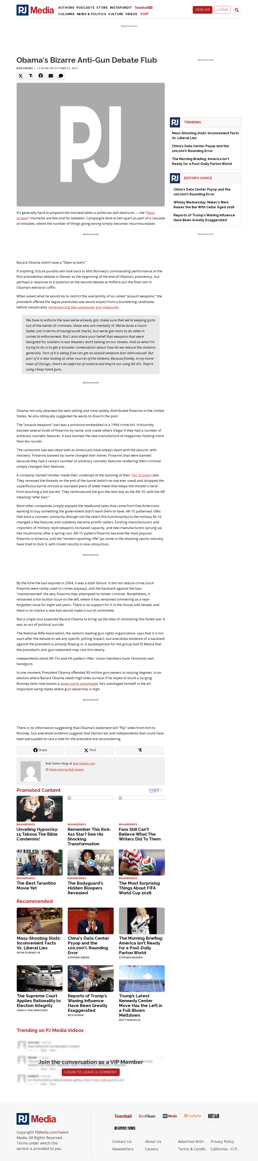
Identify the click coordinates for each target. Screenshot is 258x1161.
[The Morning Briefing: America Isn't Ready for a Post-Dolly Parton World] (142, 920)
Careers (151, 1148)
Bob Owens (25, 68)
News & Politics (91, 14)
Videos (131, 14)
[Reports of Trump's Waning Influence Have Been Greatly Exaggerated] (90, 978)
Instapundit (121, 7)
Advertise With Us (193, 1141)
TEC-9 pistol (141, 475)
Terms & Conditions (193, 1148)
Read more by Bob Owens (66, 769)
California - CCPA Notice (226, 1148)
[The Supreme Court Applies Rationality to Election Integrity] (39, 978)
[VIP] (144, 14)
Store (102, 7)
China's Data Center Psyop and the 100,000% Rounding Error (88, 945)
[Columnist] (32, 771)
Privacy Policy (222, 1141)
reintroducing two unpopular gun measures (83, 307)
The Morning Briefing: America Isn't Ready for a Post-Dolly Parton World (141, 945)
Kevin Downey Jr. (29, 952)
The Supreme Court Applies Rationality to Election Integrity (39, 1000)
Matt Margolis (129, 1020)
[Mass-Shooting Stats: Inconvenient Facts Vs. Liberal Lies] (39, 920)
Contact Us (122, 1141)
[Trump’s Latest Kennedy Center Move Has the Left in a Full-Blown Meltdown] (142, 978)
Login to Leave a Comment (90, 1072)
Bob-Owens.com (84, 763)
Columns (66, 14)
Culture (115, 14)
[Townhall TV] (145, 7)
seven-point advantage (78, 683)
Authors (66, 7)
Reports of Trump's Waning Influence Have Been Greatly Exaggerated (87, 1003)
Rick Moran (76, 1015)
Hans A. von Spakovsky (32, 1010)
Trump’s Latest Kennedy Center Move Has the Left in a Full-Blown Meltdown (140, 1005)
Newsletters (122, 1148)
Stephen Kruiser (130, 957)
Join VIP (202, 10)
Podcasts (85, 7)
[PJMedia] (35, 9)
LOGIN (222, 10)
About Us (153, 1141)
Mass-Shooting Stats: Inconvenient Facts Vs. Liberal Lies (39, 943)
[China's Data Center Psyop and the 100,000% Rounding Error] (90, 920)
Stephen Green (78, 957)
